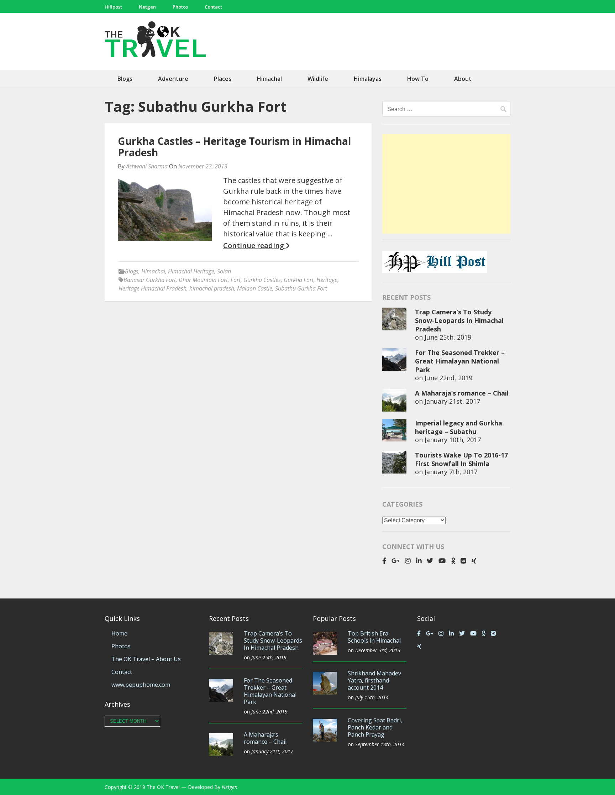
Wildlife (318, 79)
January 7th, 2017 (451, 471)
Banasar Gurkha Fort (149, 280)
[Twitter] (430, 560)
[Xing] (474, 560)
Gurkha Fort (299, 280)
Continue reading (254, 245)
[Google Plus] (395, 560)
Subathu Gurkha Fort (301, 288)
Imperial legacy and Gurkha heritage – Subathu (458, 427)
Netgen (147, 7)
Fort (236, 280)
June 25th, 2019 (448, 337)
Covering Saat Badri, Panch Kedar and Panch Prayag (375, 727)
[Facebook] (384, 560)
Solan (224, 271)
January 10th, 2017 (453, 439)
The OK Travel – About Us (146, 659)
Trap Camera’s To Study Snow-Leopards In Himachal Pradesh (459, 320)
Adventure (173, 79)
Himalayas (368, 79)
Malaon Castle (254, 288)
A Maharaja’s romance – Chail (462, 393)
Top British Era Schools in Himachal (374, 636)
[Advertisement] (446, 184)
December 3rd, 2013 (377, 650)
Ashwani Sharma (147, 166)
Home (119, 633)
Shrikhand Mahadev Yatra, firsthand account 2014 (374, 680)
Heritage (326, 280)
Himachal (269, 79)
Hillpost (113, 7)
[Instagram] (408, 560)
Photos (180, 7)
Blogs (124, 79)
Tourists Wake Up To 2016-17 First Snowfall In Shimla (461, 459)
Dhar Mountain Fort (203, 280)
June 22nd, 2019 (448, 377)
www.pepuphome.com (140, 685)
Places (222, 79)
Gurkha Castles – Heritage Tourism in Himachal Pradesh (234, 146)
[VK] (463, 560)
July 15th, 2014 (372, 697)
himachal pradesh (211, 288)
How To (418, 79)
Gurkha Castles (262, 280)
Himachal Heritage (191, 271)
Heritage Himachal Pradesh (152, 288)
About (463, 79)
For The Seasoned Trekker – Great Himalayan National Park (460, 361)
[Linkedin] (419, 560)
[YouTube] (442, 560)
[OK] (453, 560)
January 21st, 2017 (452, 401)
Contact (213, 7)
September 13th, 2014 (380, 744)
